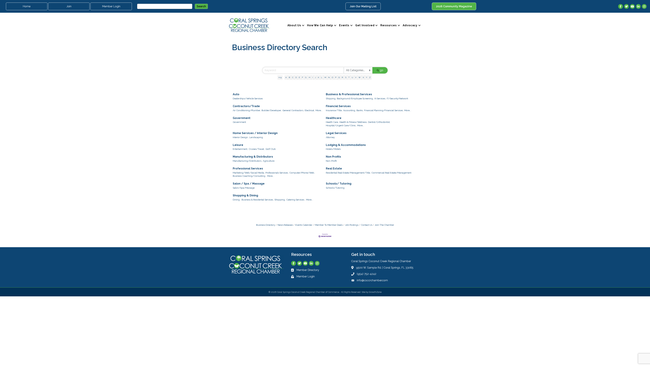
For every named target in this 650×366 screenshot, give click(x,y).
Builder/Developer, (271, 110)
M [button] (325, 77)
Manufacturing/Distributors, (247, 160)
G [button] (306, 77)
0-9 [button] (280, 77)
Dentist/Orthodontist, (379, 122)
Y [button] (366, 77)
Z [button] (370, 77)
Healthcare (333, 118)
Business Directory (265, 224)
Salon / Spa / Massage (249, 183)
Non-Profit (331, 160)
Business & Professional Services (349, 94)
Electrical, (310, 110)
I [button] (312, 77)
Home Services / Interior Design (255, 133)
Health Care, (332, 122)
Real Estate (334, 168)
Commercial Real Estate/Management (391, 172)
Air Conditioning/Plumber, (247, 110)
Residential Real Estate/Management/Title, (348, 172)
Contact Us (366, 224)
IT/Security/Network (397, 98)
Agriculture (268, 160)
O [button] (332, 77)
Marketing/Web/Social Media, (249, 172)
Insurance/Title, (334, 110)
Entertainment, (240, 149)
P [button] (335, 77)
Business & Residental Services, (258, 199)
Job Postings (351, 224)
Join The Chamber (384, 224)
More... (319, 110)
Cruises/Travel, (257, 149)
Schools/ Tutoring (338, 183)
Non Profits (333, 156)
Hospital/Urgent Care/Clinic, (341, 125)
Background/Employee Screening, (355, 98)
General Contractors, (293, 110)
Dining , (237, 199)
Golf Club (270, 149)
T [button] (349, 77)
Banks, (359, 110)
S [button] (345, 77)
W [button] (360, 77)
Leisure (238, 145)
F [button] (302, 77)
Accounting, (349, 110)
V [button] (355, 77)
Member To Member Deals (329, 224)
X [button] (363, 77)
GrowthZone (375, 292)
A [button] (286, 77)
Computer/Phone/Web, (302, 172)
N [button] (329, 77)
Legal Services (336, 133)
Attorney (330, 137)
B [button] (289, 77)
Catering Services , (295, 199)
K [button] (318, 77)
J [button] (315, 77)
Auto (236, 94)
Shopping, (279, 199)
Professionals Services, (276, 172)
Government (241, 118)
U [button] (352, 77)
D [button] (296, 77)
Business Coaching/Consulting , (249, 176)
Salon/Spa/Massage (244, 187)
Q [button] (339, 77)
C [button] (292, 77)
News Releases (285, 224)
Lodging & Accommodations (346, 145)
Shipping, (331, 98)
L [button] (321, 77)
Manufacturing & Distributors (253, 156)
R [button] (342, 77)
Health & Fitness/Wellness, (353, 122)
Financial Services (338, 106)
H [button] (309, 77)
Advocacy (410, 25)
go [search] (381, 70)
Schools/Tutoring (335, 187)
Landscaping (256, 137)
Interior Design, (240, 137)
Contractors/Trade (246, 106)
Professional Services (248, 168)
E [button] (299, 77)
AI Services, (380, 98)
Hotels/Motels (333, 149)
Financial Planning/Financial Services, (383, 110)
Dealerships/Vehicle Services (248, 98)
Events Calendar (303, 224)
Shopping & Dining (245, 195)
